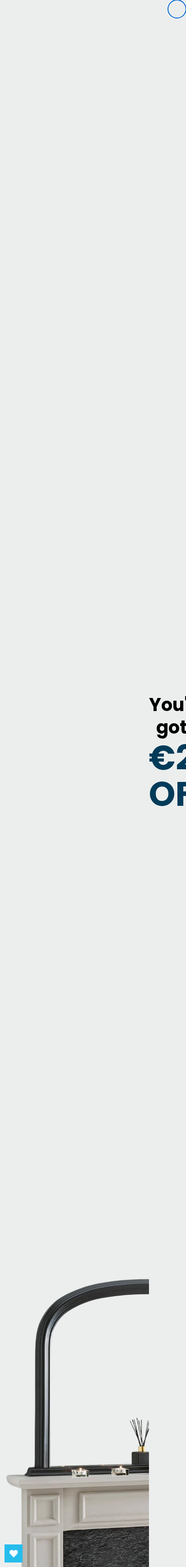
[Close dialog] (177, 9)
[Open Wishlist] (14, 1553)
